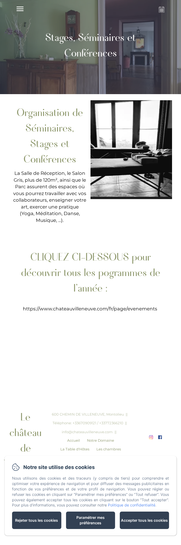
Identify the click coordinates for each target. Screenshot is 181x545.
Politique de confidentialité (131, 505)
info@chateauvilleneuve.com (87, 432)
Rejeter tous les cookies (36, 520)
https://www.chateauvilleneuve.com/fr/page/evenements (90, 309)
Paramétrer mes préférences (90, 520)
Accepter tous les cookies (144, 520)
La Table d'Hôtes (74, 449)
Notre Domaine (100, 440)
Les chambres (108, 449)
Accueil (73, 440)
